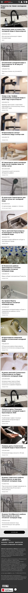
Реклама (11, 542)
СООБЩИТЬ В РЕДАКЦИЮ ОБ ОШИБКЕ (12, 544)
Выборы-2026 (19, 542)
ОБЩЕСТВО (5, 110)
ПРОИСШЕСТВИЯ (6, 208)
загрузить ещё (14, 532)
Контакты (4, 542)
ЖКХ (3, 40)
